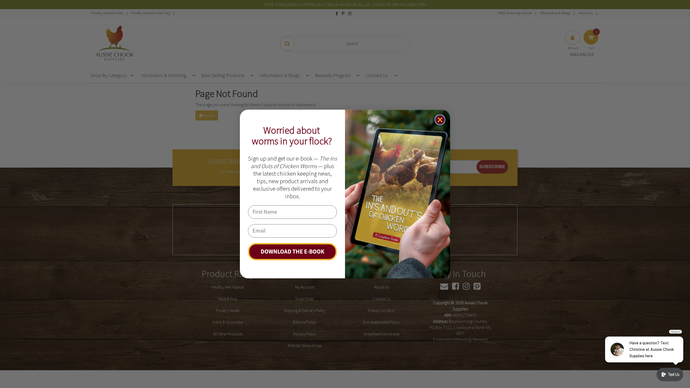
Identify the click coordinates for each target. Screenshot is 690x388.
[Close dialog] (440, 119)
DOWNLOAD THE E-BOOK (293, 251)
